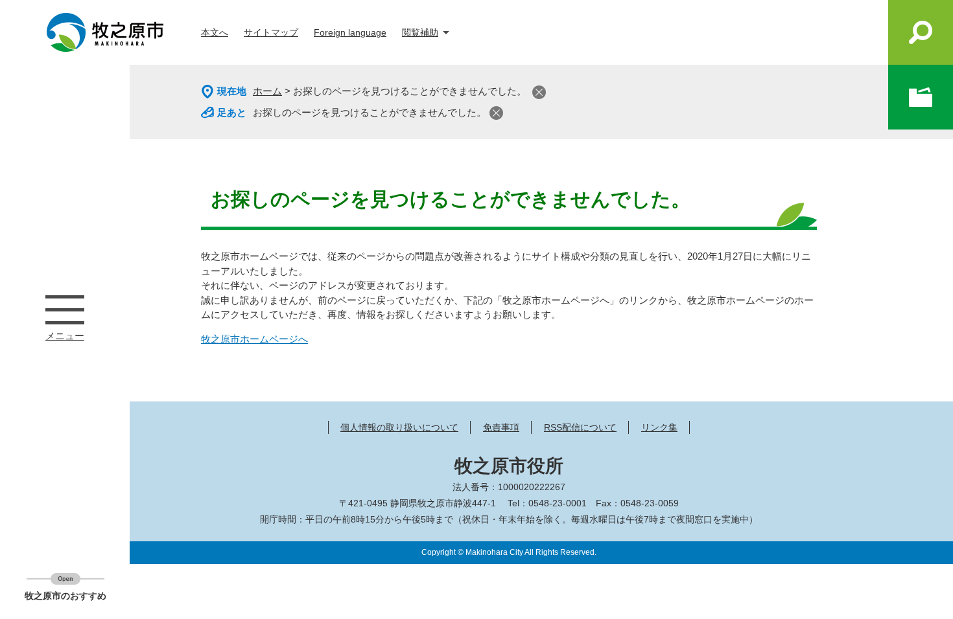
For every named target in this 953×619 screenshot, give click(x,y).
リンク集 (659, 427)
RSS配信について (580, 427)
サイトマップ (271, 32)
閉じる (539, 92)
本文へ (214, 32)
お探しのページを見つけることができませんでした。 (369, 112)
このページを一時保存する (920, 97)
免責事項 (501, 427)
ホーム (267, 90)
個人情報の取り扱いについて (399, 427)
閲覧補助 (420, 32)
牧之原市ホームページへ (254, 338)
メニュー (64, 309)
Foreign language (350, 32)
